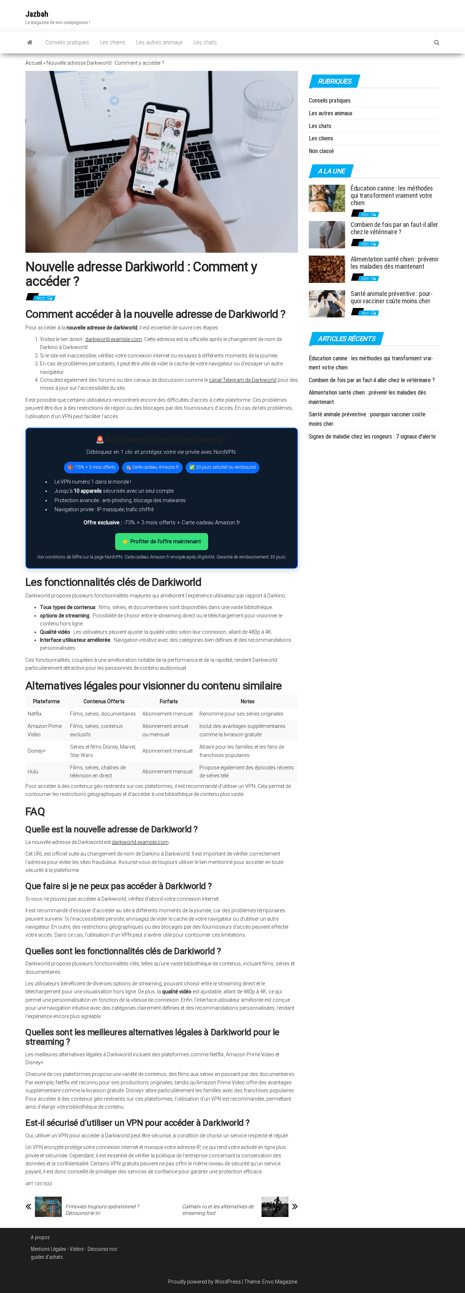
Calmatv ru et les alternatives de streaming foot (218, 1210)
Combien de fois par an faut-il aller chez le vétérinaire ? (394, 228)
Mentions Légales (48, 1249)
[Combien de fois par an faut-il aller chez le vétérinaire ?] (327, 234)
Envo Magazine (279, 1282)
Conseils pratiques (67, 42)
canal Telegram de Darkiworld (242, 380)
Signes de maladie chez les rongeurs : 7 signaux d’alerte (372, 436)
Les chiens (112, 42)
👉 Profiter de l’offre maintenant (161, 541)
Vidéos (77, 1249)
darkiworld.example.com (113, 339)
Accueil (33, 63)
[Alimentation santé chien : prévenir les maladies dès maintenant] (327, 268)
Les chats (205, 42)
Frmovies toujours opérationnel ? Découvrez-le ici (102, 1210)
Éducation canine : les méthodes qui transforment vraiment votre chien (392, 195)
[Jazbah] (30, 42)
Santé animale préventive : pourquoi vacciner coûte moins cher (392, 297)
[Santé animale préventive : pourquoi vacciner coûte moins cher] (327, 303)
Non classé (321, 151)
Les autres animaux (159, 42)
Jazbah (36, 14)
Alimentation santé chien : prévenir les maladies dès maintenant (394, 262)
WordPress (228, 1282)
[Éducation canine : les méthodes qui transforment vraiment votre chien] (327, 198)
